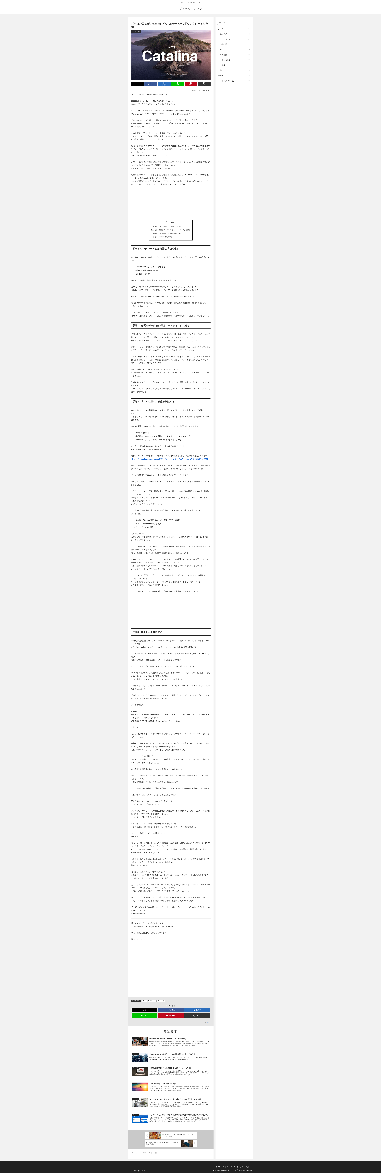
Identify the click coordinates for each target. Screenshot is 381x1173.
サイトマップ (231, 1167)
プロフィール (220, 1167)
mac (145, 1001)
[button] (204, 84)
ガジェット (153, 1001)
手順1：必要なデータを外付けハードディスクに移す (171, 230)
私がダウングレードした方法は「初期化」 (168, 226)
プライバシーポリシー (244, 1167)
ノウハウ (161, 1001)
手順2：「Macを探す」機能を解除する (167, 233)
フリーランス (137, 1001)
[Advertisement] (171, 203)
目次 (168, 222)
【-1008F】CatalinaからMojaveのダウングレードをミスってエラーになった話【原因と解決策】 (170, 459)
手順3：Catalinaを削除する (163, 237)
